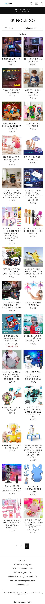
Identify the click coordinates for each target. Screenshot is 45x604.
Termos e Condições (22, 564)
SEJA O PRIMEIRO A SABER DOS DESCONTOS (22, 593)
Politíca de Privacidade (22, 568)
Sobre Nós (22, 560)
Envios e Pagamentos (23, 572)
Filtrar (11, 28)
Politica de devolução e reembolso (22, 576)
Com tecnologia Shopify (22, 602)
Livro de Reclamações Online (22, 580)
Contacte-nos (22, 584)
